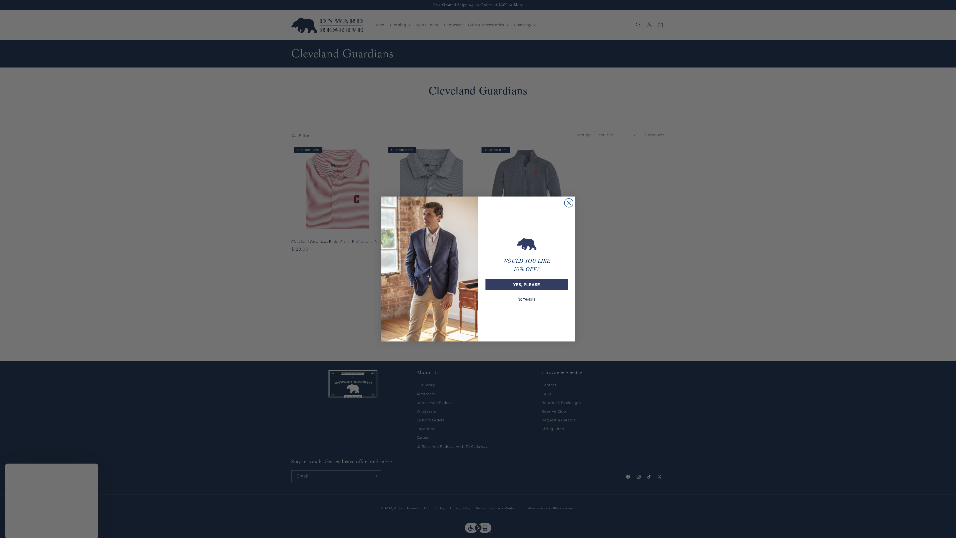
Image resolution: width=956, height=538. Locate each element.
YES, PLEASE (526, 284)
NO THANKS (526, 299)
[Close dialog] (568, 203)
